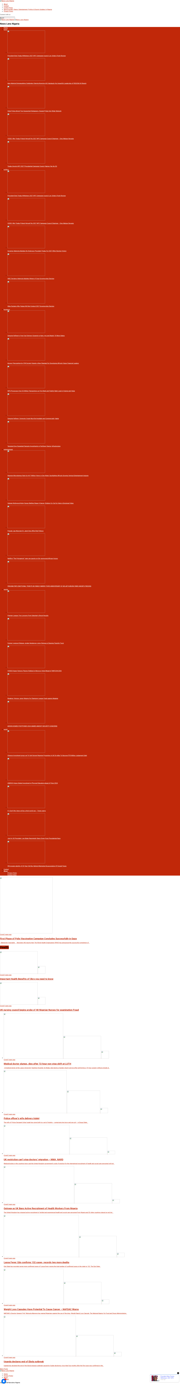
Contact (6, 6)
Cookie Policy (8, 8)
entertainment (8, 449)
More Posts (4, 1369)
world (5, 729)
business (7, 309)
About (6, 4)
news (5, 30)
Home (6, 28)
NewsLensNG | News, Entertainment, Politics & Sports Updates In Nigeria (28, 9)
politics (6, 169)
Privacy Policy (8, 11)
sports (6, 589)
